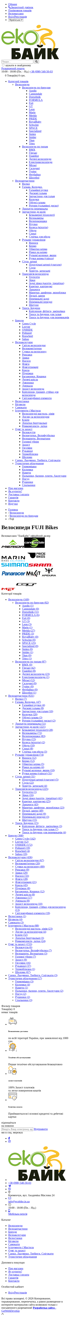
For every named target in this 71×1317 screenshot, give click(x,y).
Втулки (33, 224)
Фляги (25, 364)
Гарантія (13, 497)
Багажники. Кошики (34, 376)
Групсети (34, 277)
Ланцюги (34, 289)
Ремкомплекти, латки (34, 426)
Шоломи (27, 457)
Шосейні (34, 177)
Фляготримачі (30, 367)
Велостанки (22, 401)
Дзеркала (27, 385)
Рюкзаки (27, 354)
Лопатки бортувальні (34, 423)
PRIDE (33, 118)
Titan (31, 140)
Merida (33, 115)
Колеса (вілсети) (38, 227)
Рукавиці (27, 450)
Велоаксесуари (24, 342)
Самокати (21, 407)
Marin (32, 112)
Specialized (35, 131)
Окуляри (27, 447)
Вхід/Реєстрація (17, 16)
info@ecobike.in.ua (19, 1201)
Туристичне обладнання (29, 463)
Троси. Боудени (31, 308)
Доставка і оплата (18, 494)
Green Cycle (29, 323)
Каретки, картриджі (40, 286)
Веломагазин (16, 13)
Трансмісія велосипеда (35, 273)
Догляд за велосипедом (35, 416)
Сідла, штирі (29, 261)
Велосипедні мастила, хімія (38, 413)
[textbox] (17, 61)
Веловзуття (28, 432)
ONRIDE (27, 329)
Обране (12, 4)
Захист (26, 444)
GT (31, 106)
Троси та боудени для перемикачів (49, 317)
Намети (26, 472)
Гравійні (34, 155)
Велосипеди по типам (35, 146)
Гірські (33, 152)
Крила (25, 370)
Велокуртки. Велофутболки (38, 435)
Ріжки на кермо (38, 252)
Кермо (32, 245)
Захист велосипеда (33, 388)
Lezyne (26, 326)
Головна (13, 509)
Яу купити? (15, 1271)
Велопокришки (38, 221)
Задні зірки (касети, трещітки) (46, 283)
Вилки (26, 183)
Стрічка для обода (39, 236)
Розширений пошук (13, 68)
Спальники (28, 485)
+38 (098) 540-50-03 (41, 71)
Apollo (33, 90)
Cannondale (35, 93)
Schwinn (34, 124)
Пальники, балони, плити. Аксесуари (44, 475)
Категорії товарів (18, 81)
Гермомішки (29, 466)
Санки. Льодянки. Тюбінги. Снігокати (37, 460)
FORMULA (36, 100)
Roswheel (27, 336)
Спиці (32, 233)
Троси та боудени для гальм (45, 314)
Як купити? (15, 491)
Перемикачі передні (40, 301)
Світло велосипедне (34, 345)
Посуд (25, 478)
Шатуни (34, 304)
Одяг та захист (23, 429)
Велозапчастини (24, 180)
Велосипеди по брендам (36, 87)
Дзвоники (28, 382)
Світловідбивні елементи (37, 398)
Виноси (33, 242)
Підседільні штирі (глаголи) (45, 264)
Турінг (33, 171)
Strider (32, 137)
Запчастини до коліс (34, 211)
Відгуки (13, 503)
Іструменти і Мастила (28, 410)
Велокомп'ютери (32, 348)
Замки (25, 357)
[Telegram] (9, 1185)
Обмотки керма (38, 249)
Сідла (32, 267)
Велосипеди (22, 84)
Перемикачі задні (39, 298)
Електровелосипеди (40, 162)
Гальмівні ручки (38, 190)
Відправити (41, 1129)
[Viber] (9, 1189)
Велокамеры (36, 218)
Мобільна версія (17, 1213)
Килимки (27, 469)
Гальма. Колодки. (32, 186)
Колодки (34, 199)
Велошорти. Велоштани (36, 438)
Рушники (27, 482)
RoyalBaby (35, 121)
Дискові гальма (38, 193)
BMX (32, 149)
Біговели (20, 404)
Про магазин (15, 488)
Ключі (25, 419)
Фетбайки (35, 174)
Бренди (19, 320)
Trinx (32, 143)
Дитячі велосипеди (40, 159)
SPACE (33, 127)
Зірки (32, 280)
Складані (34, 168)
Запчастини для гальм (42, 196)
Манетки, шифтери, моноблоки (47, 292)
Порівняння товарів (20, 10)
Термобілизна (30, 454)
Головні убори (30, 441)
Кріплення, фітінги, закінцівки (47, 311)
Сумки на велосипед (34, 351)
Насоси (26, 360)
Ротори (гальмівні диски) (44, 205)
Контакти (13, 500)
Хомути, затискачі (39, 270)
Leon (32, 109)
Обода (32, 230)
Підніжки (27, 373)
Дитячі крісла (30, 379)
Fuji (31, 103)
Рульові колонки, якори (42, 255)
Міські (33, 165)
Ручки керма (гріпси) (41, 258)
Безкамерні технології (42, 214)
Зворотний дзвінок (22, 7)
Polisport (27, 332)
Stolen (32, 134)
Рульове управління (33, 239)
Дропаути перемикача (35, 208)
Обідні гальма (37, 202)
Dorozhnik (35, 96)
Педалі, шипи (37, 295)
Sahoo (25, 339)
